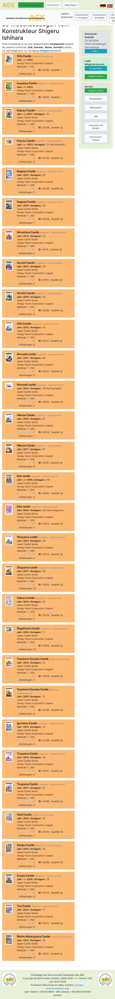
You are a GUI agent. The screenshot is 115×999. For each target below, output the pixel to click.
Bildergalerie (96, 107)
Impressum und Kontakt (96, 126)
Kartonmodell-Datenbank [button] (30, 5)
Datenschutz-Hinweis (96, 138)
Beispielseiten (96, 99)
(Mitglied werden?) (50, 50)
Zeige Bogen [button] (70, 5)
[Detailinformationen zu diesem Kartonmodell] (18, 70)
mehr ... (95, 51)
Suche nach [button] (52, 5)
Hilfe (96, 116)
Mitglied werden (95, 76)
